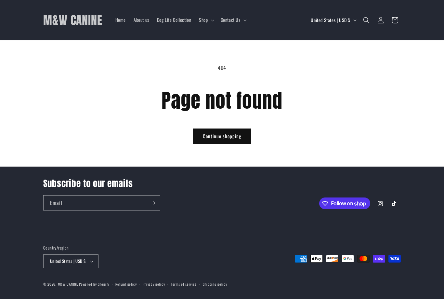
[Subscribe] (153, 203)
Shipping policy (215, 284)
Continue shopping (222, 136)
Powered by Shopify (94, 284)
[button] (205, 20)
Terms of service (184, 284)
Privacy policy (154, 284)
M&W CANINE (68, 284)
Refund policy (126, 284)
